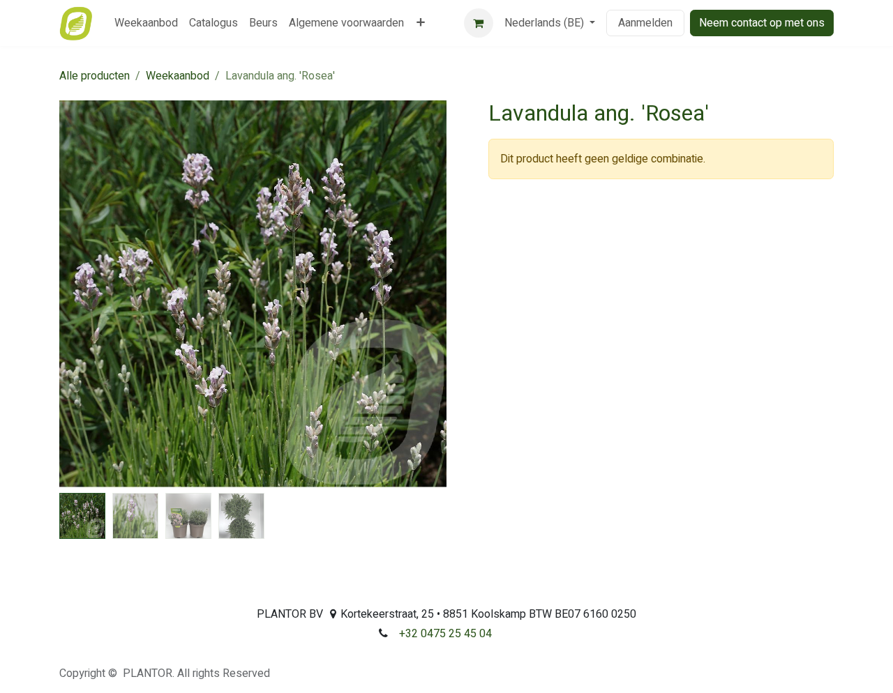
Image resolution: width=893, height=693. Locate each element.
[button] (78, 294)
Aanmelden (645, 23)
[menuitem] (146, 23)
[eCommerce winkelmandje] (478, 23)
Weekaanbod (177, 76)
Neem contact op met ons (762, 23)
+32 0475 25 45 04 (445, 633)
